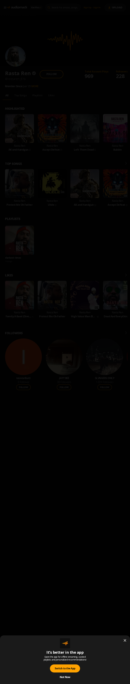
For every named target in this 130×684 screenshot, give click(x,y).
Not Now (65, 677)
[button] (65, 342)
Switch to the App (65, 668)
